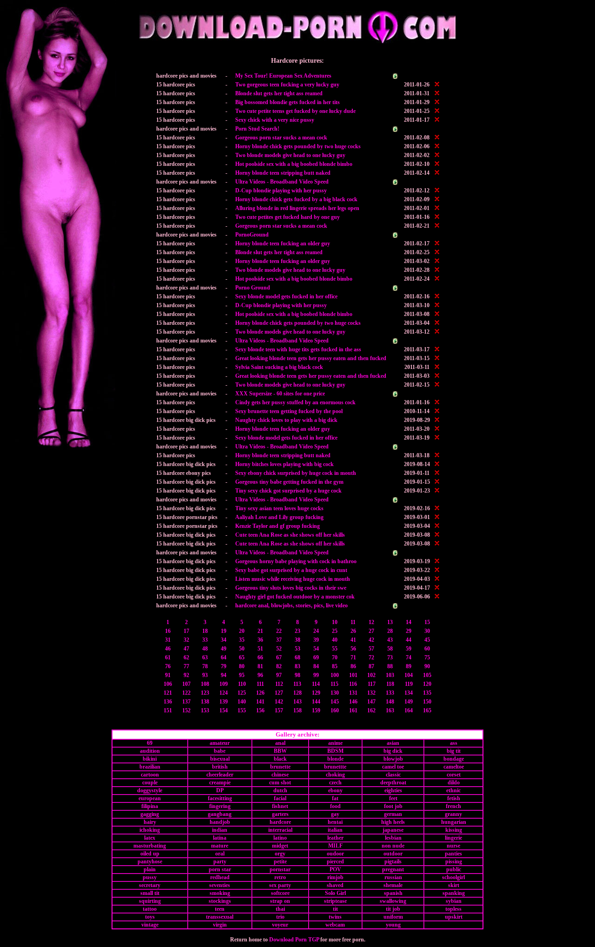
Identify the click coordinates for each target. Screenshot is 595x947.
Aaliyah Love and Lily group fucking (279, 517)
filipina (149, 806)
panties (453, 853)
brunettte (335, 766)
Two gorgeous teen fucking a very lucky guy (287, 84)
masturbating (149, 845)
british (220, 766)
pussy (150, 877)
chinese (280, 774)
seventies (219, 885)
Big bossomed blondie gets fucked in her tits (287, 102)
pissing (453, 861)
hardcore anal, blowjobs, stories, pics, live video (291, 605)
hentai (335, 822)
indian (219, 830)
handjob (220, 822)
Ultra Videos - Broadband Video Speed (282, 181)
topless (453, 909)
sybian (454, 901)
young (393, 924)
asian (393, 743)
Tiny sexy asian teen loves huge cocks (279, 508)
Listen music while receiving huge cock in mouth (292, 579)
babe (219, 751)
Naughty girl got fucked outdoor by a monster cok (295, 596)
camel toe (393, 766)
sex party (280, 885)
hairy (150, 822)
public (453, 869)
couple (150, 782)
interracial (280, 830)
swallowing (393, 901)
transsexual (219, 917)
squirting (150, 901)
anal (280, 743)
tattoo (150, 909)
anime (335, 743)
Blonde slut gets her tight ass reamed (279, 93)
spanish (393, 893)
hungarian (453, 822)
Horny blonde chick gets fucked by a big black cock (296, 199)
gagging (149, 814)
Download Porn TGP (294, 939)
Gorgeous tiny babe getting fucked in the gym (289, 482)
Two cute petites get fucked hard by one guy (287, 217)
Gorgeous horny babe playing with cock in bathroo (296, 561)
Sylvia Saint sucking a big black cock (279, 367)
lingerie (453, 838)
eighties (393, 790)
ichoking (149, 830)
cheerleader (219, 774)
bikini (150, 759)
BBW (280, 751)
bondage (453, 759)
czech (335, 782)
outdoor (393, 853)
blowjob (393, 759)
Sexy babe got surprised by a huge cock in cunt (291, 570)
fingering (220, 806)
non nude (393, 845)
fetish (453, 798)
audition (150, 751)
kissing (453, 830)
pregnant (393, 869)
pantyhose (150, 861)
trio (280, 917)
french (453, 806)
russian (393, 877)
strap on (280, 901)
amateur (220, 743)
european (150, 798)
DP (220, 790)
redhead (220, 877)
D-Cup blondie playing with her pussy (281, 190)
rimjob (335, 877)
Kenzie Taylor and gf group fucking (277, 526)
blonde (335, 759)
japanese (393, 830)
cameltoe (453, 766)
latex (149, 838)
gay (335, 814)
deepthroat (393, 782)
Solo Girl (335, 893)
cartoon (150, 774)
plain (150, 869)
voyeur (280, 924)
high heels (393, 822)
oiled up (149, 853)
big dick (393, 751)
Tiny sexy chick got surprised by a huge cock (288, 490)
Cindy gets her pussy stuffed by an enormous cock (295, 402)
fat (335, 798)
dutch (280, 790)
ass (453, 743)
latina (219, 838)
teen (220, 909)
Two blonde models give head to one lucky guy (290, 155)
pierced (335, 861)
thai (280, 909)
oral (220, 853)
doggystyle (149, 790)
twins (335, 917)
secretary (149, 885)
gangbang (219, 814)
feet (393, 798)
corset (454, 774)
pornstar (280, 869)
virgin (220, 924)
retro (280, 877)
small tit (149, 893)
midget (280, 845)
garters (280, 814)
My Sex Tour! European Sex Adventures (283, 75)
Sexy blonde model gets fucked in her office (286, 296)
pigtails (393, 861)
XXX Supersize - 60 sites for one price (280, 393)
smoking (220, 893)
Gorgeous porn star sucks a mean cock (281, 137)
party (219, 861)
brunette (280, 766)
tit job (393, 909)
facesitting (220, 798)
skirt (453, 885)
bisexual (220, 759)
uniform (393, 917)
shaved (335, 885)
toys (150, 917)
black (280, 759)
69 (149, 743)
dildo (454, 782)
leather (335, 838)
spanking (454, 893)
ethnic (453, 790)
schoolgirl (453, 877)
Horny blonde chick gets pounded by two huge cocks (298, 146)
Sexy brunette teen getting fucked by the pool (289, 411)
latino (280, 838)
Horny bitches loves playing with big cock (284, 464)
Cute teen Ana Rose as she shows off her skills (290, 535)
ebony (335, 790)
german (393, 814)
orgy (280, 853)
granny (453, 814)
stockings (220, 901)
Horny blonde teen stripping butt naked (283, 173)
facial (280, 798)
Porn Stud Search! (257, 128)
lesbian (393, 838)
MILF (335, 845)
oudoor (335, 853)
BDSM (335, 751)
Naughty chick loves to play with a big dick (286, 420)
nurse (453, 845)
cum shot (280, 782)
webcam (335, 924)
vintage (150, 924)
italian (335, 830)
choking (335, 774)
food (335, 806)
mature (219, 845)
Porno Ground (252, 287)
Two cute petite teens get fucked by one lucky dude (295, 111)
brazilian (149, 766)
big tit (454, 751)
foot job (393, 806)
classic (393, 774)
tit (335, 909)
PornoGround (252, 234)
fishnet (280, 806)
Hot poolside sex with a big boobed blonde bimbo (293, 164)
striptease (335, 901)
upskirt (454, 917)
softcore (280, 893)
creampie (220, 782)
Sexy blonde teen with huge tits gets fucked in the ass (298, 349)
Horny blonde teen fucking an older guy (282, 243)
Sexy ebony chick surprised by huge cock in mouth (295, 473)
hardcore (280, 822)
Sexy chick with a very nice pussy (274, 120)
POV (335, 869)
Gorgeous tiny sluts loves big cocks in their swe (290, 588)
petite (280, 861)
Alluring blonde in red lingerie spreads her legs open (297, 208)
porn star (220, 869)
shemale (393, 885)
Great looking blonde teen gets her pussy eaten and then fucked (310, 358)
